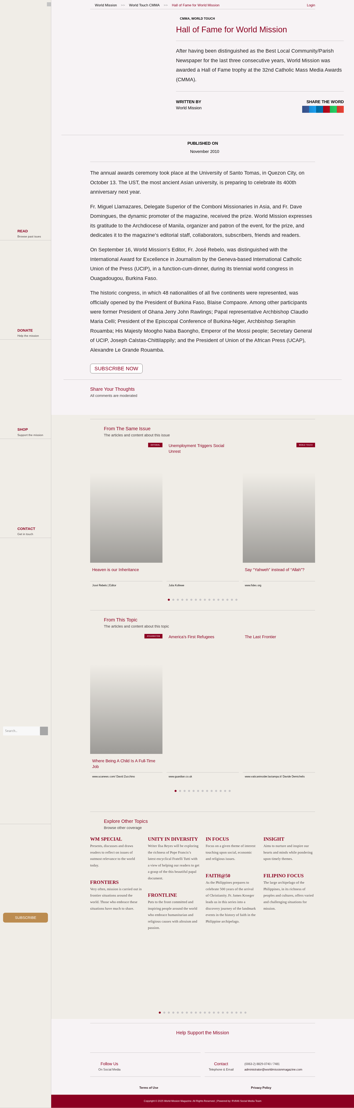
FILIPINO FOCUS (283, 876)
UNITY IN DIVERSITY (173, 839)
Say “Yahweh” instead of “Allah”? (274, 570)
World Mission (106, 5)
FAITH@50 (218, 876)
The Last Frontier (260, 637)
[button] (305, 109)
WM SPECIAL (106, 839)
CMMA (154, 5)
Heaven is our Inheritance (115, 570)
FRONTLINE (162, 895)
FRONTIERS (104, 882)
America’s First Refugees (191, 637)
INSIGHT (273, 839)
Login (311, 5)
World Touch (138, 5)
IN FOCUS (217, 839)
